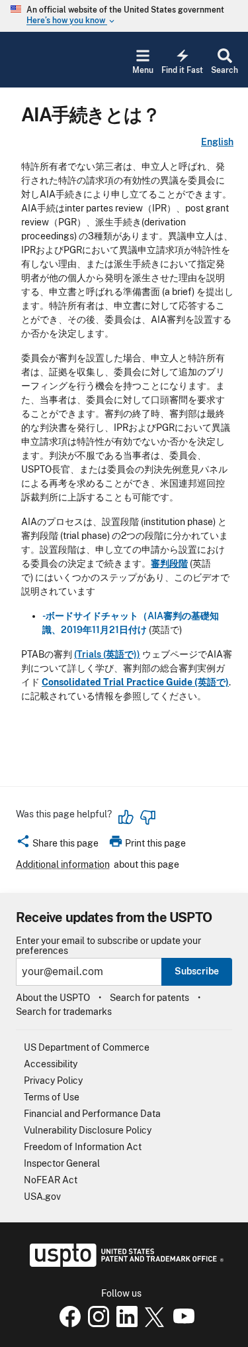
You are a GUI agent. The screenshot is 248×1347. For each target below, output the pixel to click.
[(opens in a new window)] (96, 1323)
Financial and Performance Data (92, 1113)
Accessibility (50, 1064)
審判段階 (169, 563)
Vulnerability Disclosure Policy (87, 1130)
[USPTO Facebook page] (67, 1323)
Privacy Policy (53, 1080)
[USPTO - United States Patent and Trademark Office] (124, 1263)
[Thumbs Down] (147, 817)
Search (224, 70)
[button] (57, 845)
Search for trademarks (64, 1011)
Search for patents (149, 997)
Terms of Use (51, 1097)
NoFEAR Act (50, 1180)
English (217, 142)
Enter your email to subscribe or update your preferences (108, 946)
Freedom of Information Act (83, 1147)
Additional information (63, 864)
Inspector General (62, 1163)
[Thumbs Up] (126, 817)
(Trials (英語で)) (107, 654)
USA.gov (42, 1196)
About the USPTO (53, 997)
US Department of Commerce (86, 1047)
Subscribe (197, 971)
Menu (142, 70)
